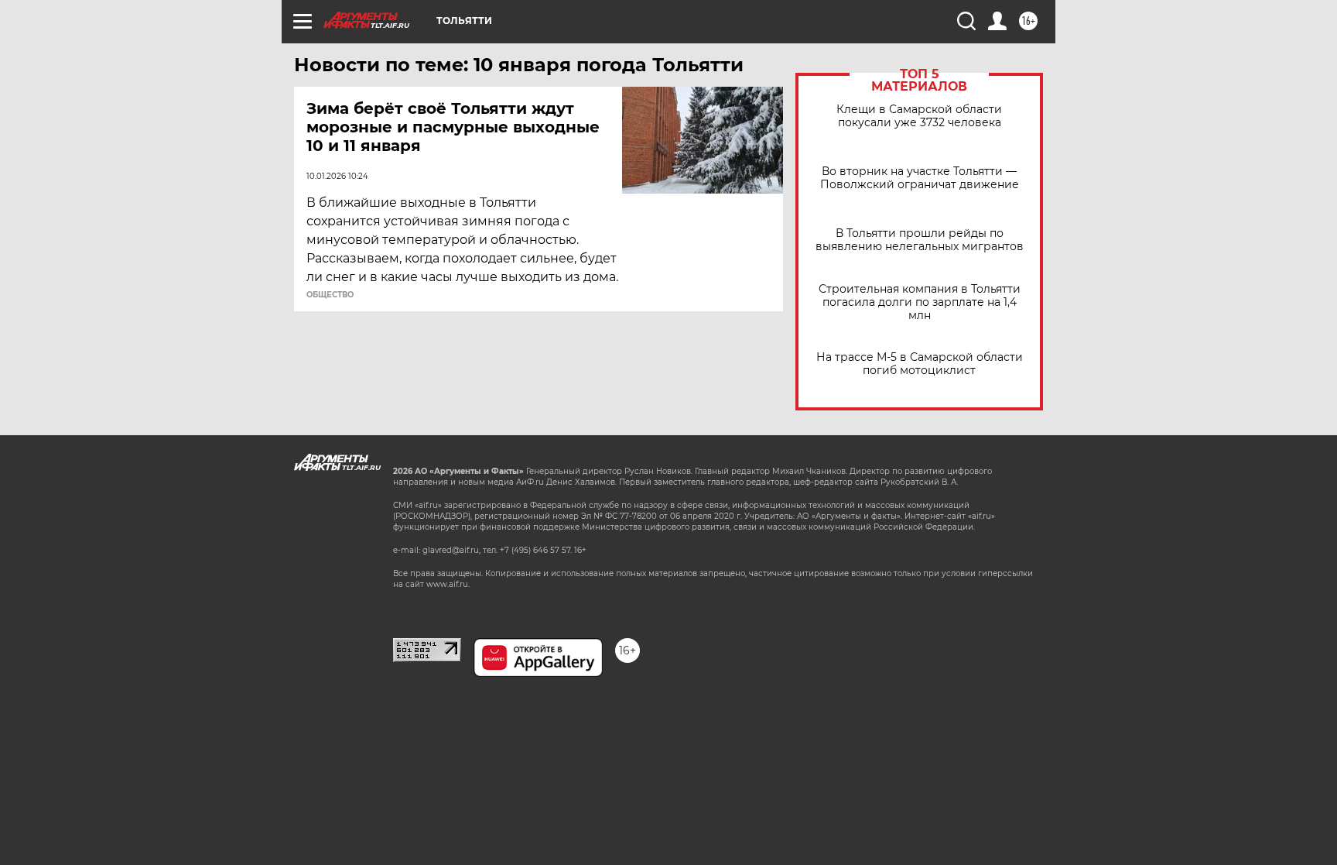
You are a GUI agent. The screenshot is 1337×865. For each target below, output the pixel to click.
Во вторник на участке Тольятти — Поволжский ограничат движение (919, 178)
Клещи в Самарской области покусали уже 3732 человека (919, 116)
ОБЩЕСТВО (330, 295)
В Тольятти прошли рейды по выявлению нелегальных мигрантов (920, 240)
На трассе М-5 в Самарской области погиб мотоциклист (919, 364)
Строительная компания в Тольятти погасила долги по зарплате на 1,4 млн (920, 302)
